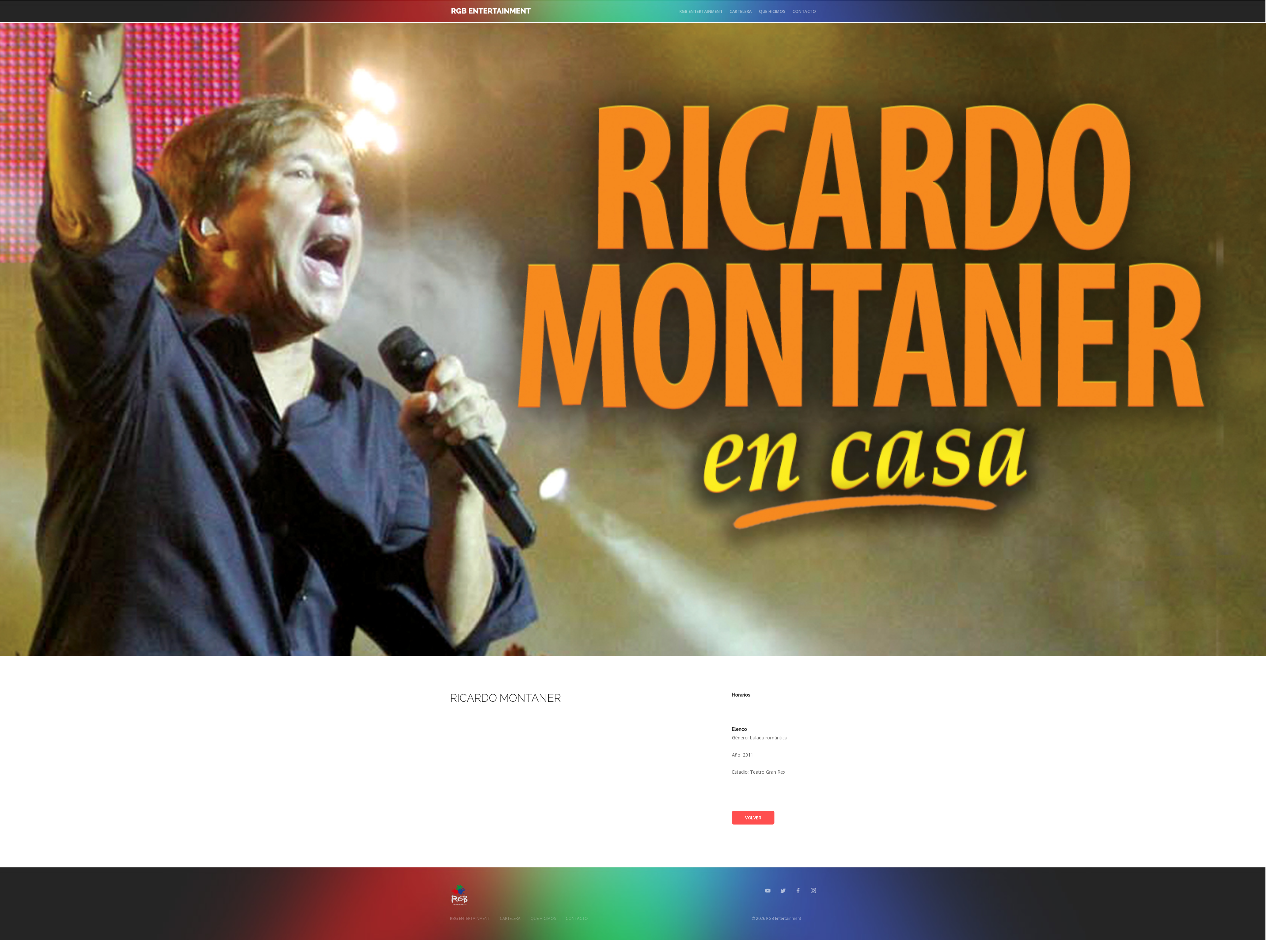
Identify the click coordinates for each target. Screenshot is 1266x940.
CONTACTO (804, 11)
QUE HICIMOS (772, 11)
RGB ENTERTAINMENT (701, 11)
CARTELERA (741, 11)
